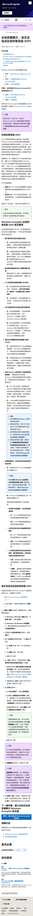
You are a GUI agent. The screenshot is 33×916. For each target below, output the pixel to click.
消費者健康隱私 (13, 911)
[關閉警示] (30, 2)
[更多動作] (30, 32)
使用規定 (23, 911)
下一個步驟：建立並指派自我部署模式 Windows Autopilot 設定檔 (17, 62)
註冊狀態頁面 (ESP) (8, 54)
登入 (30, 20)
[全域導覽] (2, 19)
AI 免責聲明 (4, 908)
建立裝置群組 (15, 84)
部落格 (18, 908)
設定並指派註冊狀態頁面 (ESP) (11, 59)
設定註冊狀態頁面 (11, 837)
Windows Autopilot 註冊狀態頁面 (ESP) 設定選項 (17, 56)
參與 (25, 908)
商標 (2, 913)
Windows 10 (21, 46)
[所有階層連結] (3, 32)
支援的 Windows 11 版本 (21, 419)
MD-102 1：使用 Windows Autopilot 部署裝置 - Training (15, 869)
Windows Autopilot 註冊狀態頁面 (16, 834)
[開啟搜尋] (26, 19)
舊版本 (12, 908)
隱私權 (3, 911)
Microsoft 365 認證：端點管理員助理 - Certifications (12, 881)
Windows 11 (11, 46)
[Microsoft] (16, 20)
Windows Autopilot (12, 32)
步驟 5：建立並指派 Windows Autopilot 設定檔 (16, 126)
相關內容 (5, 65)
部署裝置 (14, 100)
